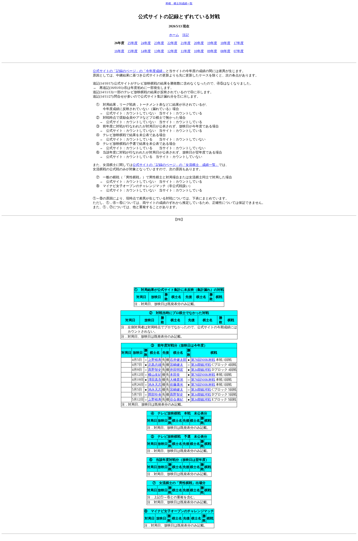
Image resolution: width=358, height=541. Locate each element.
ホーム (174, 35)
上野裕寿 (154, 359)
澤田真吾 (154, 379)
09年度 (212, 51)
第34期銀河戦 (201, 364)
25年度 (133, 43)
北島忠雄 (154, 364)
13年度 (159, 51)
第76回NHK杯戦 (203, 359)
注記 (185, 35)
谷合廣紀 (176, 399)
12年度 (172, 51)
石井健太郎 (178, 359)
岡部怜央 (154, 394)
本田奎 (175, 374)
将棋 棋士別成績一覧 (179, 3)
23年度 (159, 43)
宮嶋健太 (176, 364)
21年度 (186, 43)
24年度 (146, 43)
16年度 (119, 51)
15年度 (133, 51)
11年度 (186, 51)
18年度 (225, 43)
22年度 (172, 43)
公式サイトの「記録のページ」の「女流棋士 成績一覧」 (176, 165)
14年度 (146, 51)
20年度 (199, 43)
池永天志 (154, 384)
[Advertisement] (179, 251)
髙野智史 (154, 369)
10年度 (199, 51)
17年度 (239, 43)
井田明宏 (176, 369)
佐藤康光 (176, 384)
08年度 (225, 51)
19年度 (212, 43)
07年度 (239, 51)
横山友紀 (154, 374)
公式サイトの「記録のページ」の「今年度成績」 (129, 71)
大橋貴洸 (176, 379)
